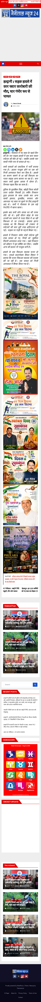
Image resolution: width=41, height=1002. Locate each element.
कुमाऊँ (10, 76)
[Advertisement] (20, 39)
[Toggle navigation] (20, 63)
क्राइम (16, 617)
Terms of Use (33, 993)
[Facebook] (9, 149)
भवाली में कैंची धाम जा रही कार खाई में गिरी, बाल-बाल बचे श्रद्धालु (19, 643)
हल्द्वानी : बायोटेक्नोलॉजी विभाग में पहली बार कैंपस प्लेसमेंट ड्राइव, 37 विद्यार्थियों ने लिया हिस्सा (20, 666)
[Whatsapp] (5, 149)
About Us (14, 993)
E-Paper (6, 993)
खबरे (14, 76)
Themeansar (20, 988)
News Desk (17, 103)
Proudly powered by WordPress (14, 985)
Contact (20, 997)
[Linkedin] (13, 149)
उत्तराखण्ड (6, 76)
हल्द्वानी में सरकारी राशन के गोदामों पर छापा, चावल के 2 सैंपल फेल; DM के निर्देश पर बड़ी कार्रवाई (19, 950)
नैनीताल (18, 76)
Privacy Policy (23, 993)
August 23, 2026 (13, 886)
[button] (38, 64)
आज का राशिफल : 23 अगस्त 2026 (14, 732)
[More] (20, 149)
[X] (16, 149)
